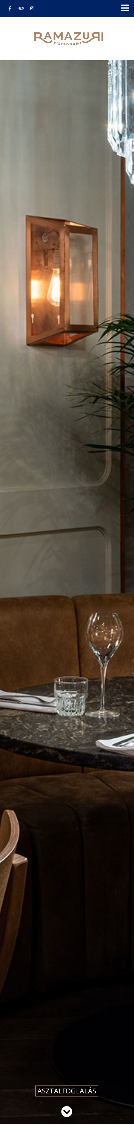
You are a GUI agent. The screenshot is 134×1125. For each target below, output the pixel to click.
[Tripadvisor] (21, 8)
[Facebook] (10, 8)
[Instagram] (32, 8)
